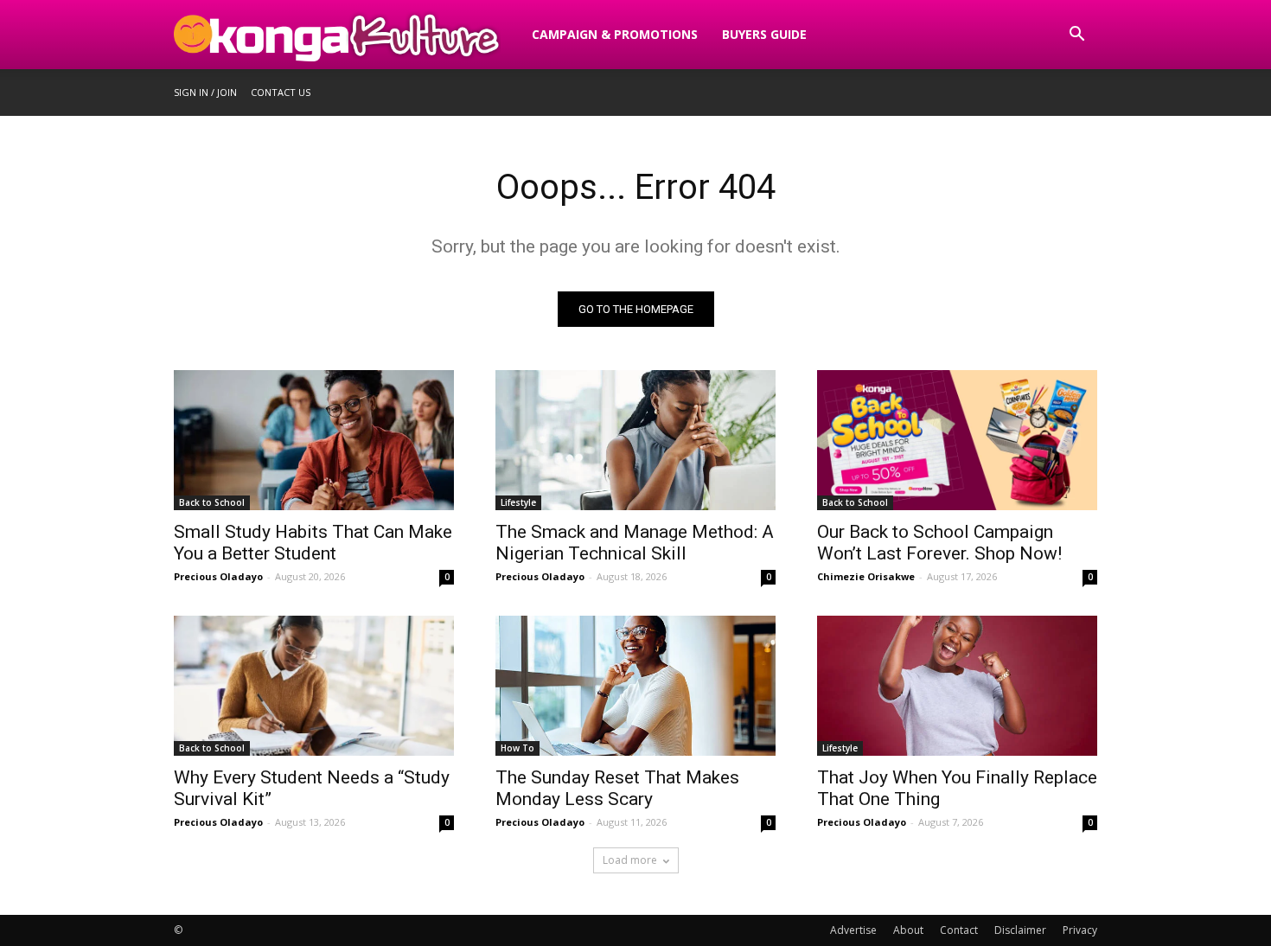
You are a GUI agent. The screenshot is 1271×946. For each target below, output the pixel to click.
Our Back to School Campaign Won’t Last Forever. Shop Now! (939, 542)
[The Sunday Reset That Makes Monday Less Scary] (635, 686)
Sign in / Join (205, 92)
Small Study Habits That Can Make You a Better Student (313, 542)
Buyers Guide (764, 34)
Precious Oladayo (218, 576)
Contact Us (280, 92)
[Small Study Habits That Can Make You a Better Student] (314, 440)
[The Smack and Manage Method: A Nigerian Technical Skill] (635, 440)
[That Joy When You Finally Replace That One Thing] (957, 686)
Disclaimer (1020, 930)
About (908, 930)
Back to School (212, 502)
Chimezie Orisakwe (866, 576)
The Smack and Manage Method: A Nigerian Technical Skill (634, 542)
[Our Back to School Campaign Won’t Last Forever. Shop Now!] (957, 440)
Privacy (1080, 930)
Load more (630, 860)
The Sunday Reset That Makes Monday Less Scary (617, 788)
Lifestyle (518, 502)
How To (517, 748)
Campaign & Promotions (615, 34)
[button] (1076, 36)
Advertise (853, 930)
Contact (959, 930)
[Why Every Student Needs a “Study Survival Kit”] (314, 686)
